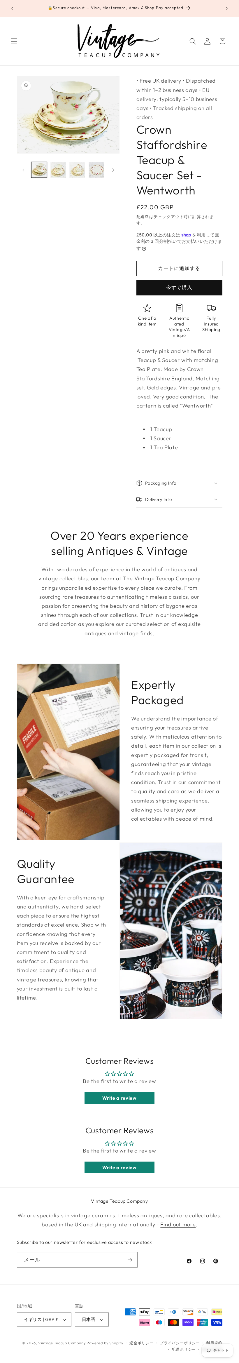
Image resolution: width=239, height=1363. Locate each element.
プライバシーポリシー (180, 1343)
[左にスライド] (23, 169)
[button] (14, 41)
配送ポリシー (184, 1349)
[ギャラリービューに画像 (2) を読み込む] (58, 170)
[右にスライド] (113, 169)
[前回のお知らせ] (12, 8)
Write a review (119, 1098)
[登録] (129, 1260)
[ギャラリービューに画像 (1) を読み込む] (39, 170)
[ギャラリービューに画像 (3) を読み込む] (77, 170)
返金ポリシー (141, 1343)
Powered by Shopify (105, 1343)
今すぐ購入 (179, 287)
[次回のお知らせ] (226, 8)
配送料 (142, 216)
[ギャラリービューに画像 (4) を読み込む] (96, 170)
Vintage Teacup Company (62, 1343)
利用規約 (214, 1343)
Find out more (178, 1224)
